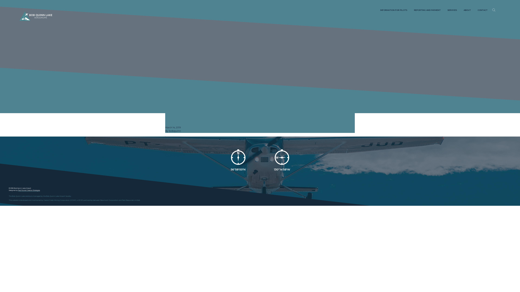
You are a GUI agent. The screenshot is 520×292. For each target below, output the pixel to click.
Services (452, 10)
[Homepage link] (29, 16)
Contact (482, 10)
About (467, 10)
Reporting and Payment (427, 10)
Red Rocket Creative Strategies (29, 190)
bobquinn (175, 131)
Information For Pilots (393, 10)
